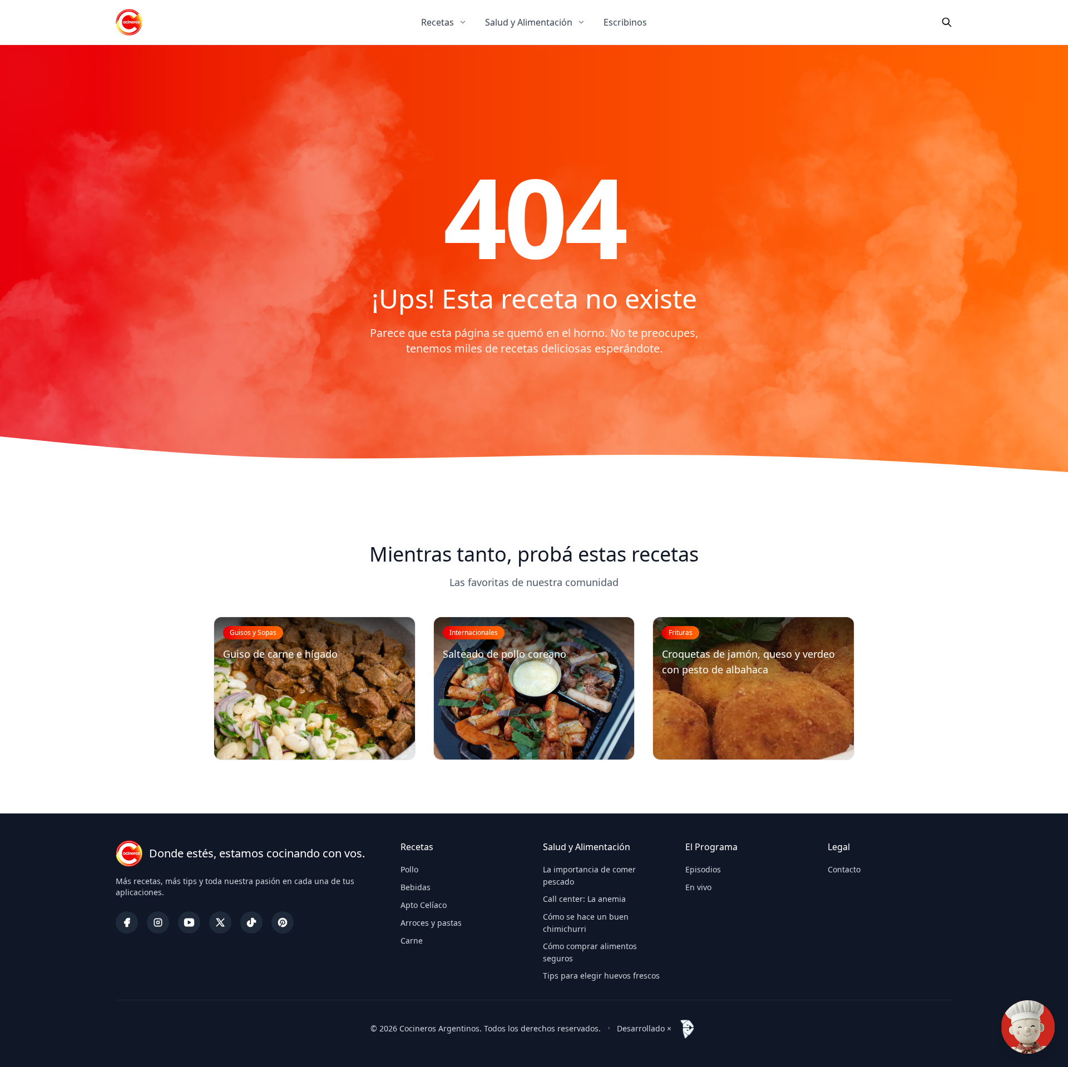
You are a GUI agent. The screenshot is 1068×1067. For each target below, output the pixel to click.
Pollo (409, 869)
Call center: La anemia (584, 899)
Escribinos (625, 22)
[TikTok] (251, 922)
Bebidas (415, 887)
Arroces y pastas (431, 922)
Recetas (437, 22)
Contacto (844, 869)
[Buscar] (946, 22)
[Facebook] (127, 922)
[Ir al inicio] (129, 22)
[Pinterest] (282, 922)
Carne (411, 940)
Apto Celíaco (423, 905)
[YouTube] (189, 922)
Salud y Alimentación (528, 22)
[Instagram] (158, 922)
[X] (220, 922)
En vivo (698, 887)
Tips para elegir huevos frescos (601, 975)
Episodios (703, 869)
